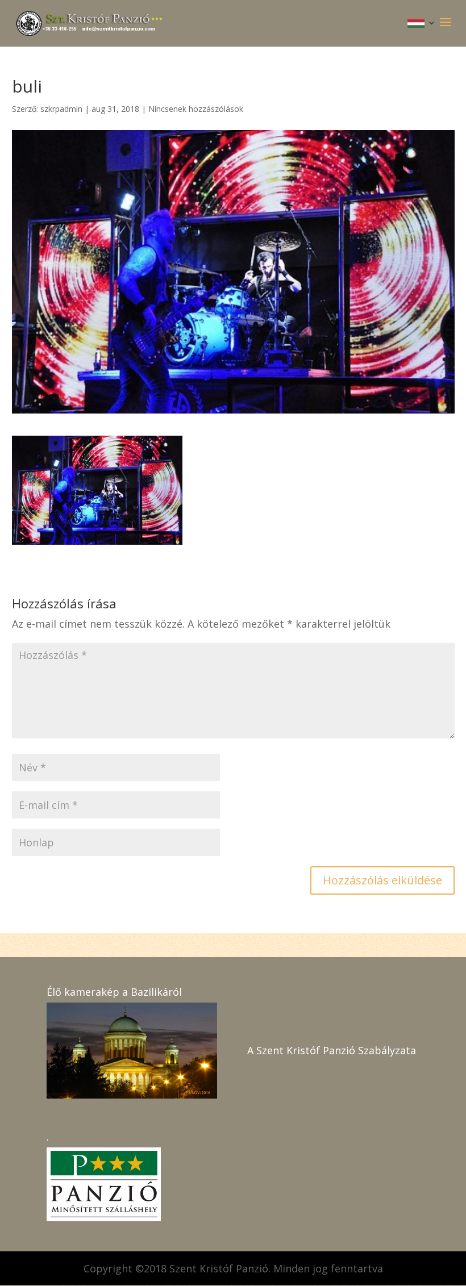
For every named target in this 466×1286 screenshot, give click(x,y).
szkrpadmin (61, 108)
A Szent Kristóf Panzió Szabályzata (331, 1050)
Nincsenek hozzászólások (195, 108)
